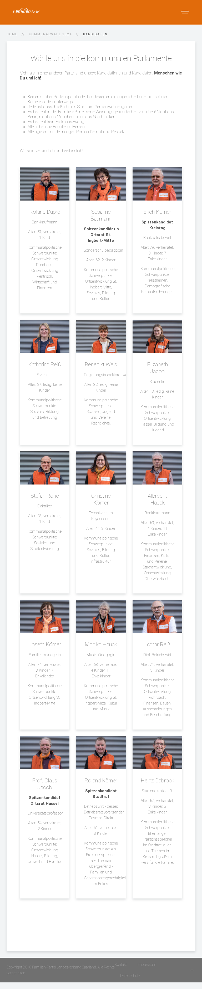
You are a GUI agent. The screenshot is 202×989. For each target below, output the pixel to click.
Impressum (147, 964)
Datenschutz (130, 975)
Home (12, 34)
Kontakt (121, 964)
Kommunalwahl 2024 (50, 34)
